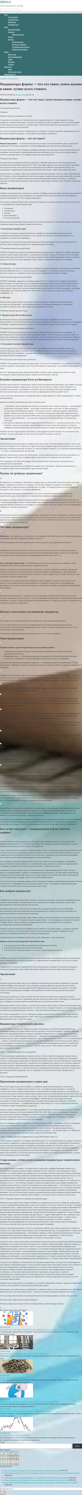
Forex (6, 15)
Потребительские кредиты (21, 47)
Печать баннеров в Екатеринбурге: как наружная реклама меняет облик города (35, 1480)
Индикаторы (12, 22)
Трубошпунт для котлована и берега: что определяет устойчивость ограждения (35, 1478)
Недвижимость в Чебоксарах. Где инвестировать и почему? (24, 1353)
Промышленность (10, 74)
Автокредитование (14, 30)
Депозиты (11, 32)
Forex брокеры (13, 17)
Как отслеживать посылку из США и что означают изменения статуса (31, 1470)
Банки (6, 27)
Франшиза (11, 62)
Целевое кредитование (19, 50)
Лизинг (10, 59)
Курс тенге (3, 1460)
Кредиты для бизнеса (19, 45)
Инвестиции (8, 67)
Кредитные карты (18, 42)
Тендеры (11, 64)
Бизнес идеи (12, 54)
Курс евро (4, 1457)
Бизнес (6, 52)
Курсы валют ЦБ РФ (9, 1452)
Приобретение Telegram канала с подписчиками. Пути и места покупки (29, 1402)
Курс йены (3, 1464)
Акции (10, 69)
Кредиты (11, 40)
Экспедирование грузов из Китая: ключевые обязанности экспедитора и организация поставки (42, 1473)
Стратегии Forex (13, 20)
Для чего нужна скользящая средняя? (15, 1435)
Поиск (2, 1442)
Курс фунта (3, 1459)
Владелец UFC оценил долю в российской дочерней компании (25, 1411)
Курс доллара (4, 1455)
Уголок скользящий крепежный (13, 1378)
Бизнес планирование (15, 57)
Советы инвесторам (14, 72)
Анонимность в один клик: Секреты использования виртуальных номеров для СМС (33, 1329)
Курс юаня (3, 1462)
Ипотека (10, 37)
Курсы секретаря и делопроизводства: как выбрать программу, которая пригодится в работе (41, 1482)
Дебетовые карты (18, 35)
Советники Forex (13, 25)
